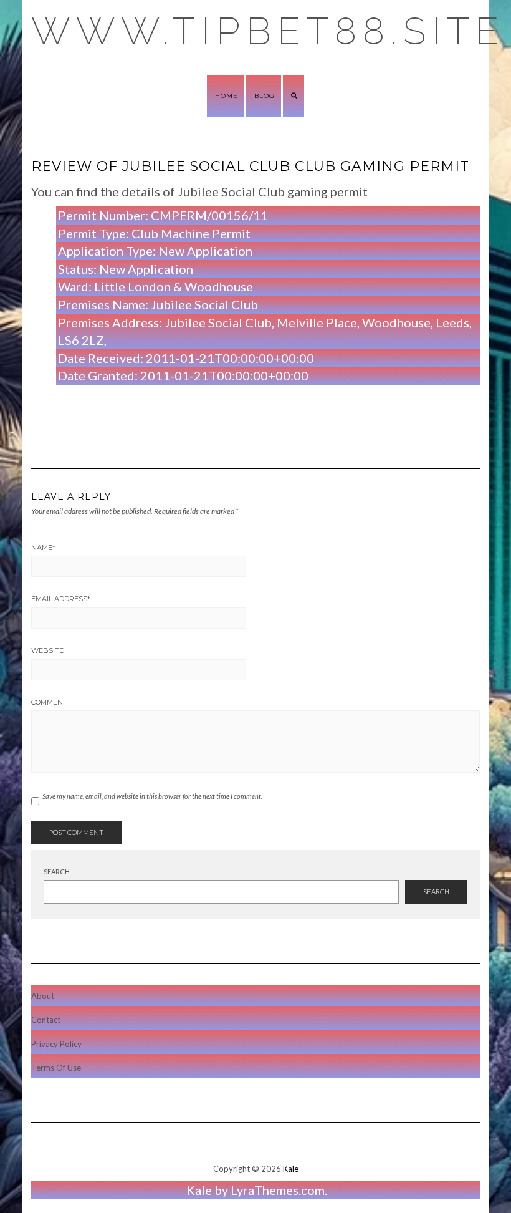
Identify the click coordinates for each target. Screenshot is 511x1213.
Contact (45, 1020)
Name (43, 547)
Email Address (60, 598)
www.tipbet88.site (268, 31)
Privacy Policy (56, 1044)
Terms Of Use (56, 1068)
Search (57, 871)
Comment (49, 702)
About (42, 996)
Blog (264, 96)
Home (226, 96)
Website (47, 650)
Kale (290, 1169)
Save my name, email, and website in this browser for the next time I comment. (152, 796)
